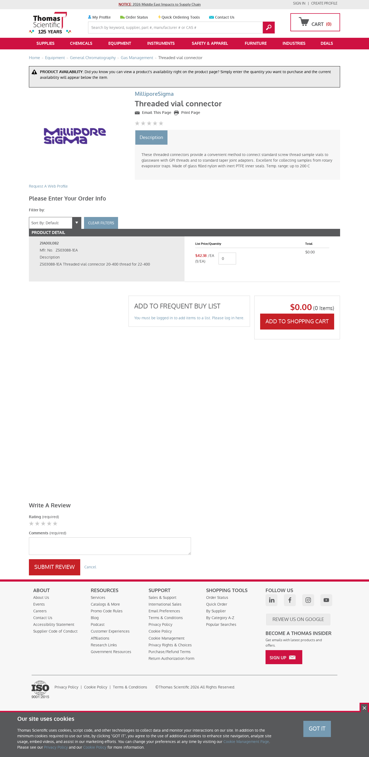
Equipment (119, 43)
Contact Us (224, 17)
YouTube (326, 600)
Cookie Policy (160, 631)
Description (151, 137)
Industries (294, 43)
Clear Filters (101, 223)
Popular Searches (221, 624)
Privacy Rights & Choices (170, 645)
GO (269, 27)
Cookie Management (167, 638)
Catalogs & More (105, 604)
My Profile (101, 17)
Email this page (156, 112)
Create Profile (324, 3)
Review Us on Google (298, 619)
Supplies (45, 43)
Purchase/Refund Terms (170, 651)
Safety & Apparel (210, 43)
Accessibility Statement (53, 624)
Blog (95, 617)
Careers (40, 611)
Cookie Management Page (246, 741)
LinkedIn (271, 600)
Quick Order (216, 604)
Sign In (299, 3)
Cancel (90, 567)
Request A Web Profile (48, 186)
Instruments (161, 43)
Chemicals (81, 43)
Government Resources (111, 651)
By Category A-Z (220, 617)
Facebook (290, 600)
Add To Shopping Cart (297, 321)
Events (39, 604)
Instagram (308, 600)
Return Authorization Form (171, 658)
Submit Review (54, 567)
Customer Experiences (110, 631)
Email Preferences (164, 611)
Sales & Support (162, 597)
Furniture (256, 43)
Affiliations (100, 638)
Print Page (190, 112)
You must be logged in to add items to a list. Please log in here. (189, 318)
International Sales (165, 604)
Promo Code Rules (107, 611)
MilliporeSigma (154, 94)
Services (98, 597)
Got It (317, 728)
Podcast (98, 624)
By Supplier (216, 611)
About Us (41, 597)
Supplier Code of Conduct (55, 631)
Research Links (104, 645)
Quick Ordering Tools (181, 17)
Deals (327, 43)
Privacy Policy (160, 624)
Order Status (137, 17)
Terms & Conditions (166, 617)
